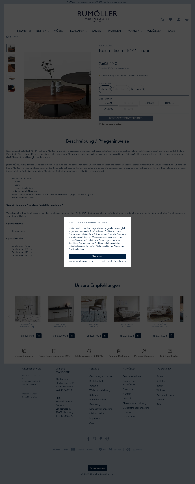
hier (108, 246)
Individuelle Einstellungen (114, 261)
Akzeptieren (97, 256)
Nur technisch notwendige (81, 261)
